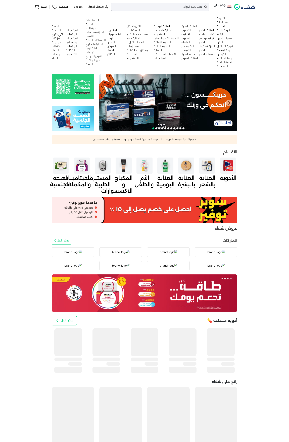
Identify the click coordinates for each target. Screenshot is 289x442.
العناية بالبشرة (189, 26)
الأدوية (221, 18)
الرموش (111, 46)
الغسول (186, 30)
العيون (111, 42)
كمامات (90, 52)
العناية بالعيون (189, 58)
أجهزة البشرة (188, 54)
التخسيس (71, 54)
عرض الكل (63, 240)
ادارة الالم (91, 28)
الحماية (158, 50)
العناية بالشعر (206, 30)
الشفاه (110, 50)
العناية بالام (133, 38)
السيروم (185, 38)
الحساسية (222, 66)
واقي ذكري (58, 34)
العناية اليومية (162, 26)
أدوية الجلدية (224, 62)
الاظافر (111, 54)
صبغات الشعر (207, 54)
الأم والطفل (134, 26)
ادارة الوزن (91, 48)
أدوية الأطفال (225, 46)
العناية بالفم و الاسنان (166, 38)
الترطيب (185, 34)
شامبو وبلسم (206, 34)
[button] (107, 103)
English (78, 6)
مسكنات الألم (224, 58)
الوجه (110, 38)
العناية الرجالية (162, 46)
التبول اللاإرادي (94, 56)
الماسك (185, 42)
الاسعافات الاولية (96, 40)
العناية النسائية (162, 42)
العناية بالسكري (94, 44)
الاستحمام (133, 58)
